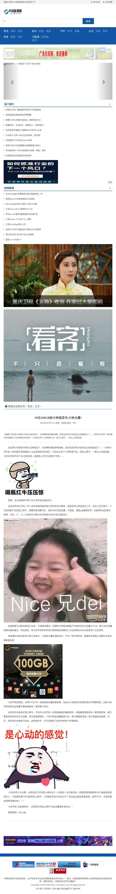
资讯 (30, 406)
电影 (48, 31)
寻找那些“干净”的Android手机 (18, 140)
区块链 (45, 36)
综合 (20, 36)
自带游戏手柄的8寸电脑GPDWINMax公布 (23, 130)
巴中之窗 (22, 812)
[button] (12, 81)
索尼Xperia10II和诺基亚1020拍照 (19, 199)
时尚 (69, 31)
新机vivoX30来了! (12, 239)
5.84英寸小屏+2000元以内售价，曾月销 (22, 135)
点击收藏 (108, 2)
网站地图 (64, 889)
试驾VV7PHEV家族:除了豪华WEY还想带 (22, 229)
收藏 (76, 31)
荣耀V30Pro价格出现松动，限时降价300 (22, 120)
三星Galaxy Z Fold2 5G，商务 (17, 219)
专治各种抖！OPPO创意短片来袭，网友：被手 (25, 150)
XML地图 (56, 889)
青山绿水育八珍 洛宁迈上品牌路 (19, 234)
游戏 (98, 31)
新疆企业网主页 (16, 406)
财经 (13, 31)
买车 (20, 31)
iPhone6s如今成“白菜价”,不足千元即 (20, 204)
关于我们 (39, 889)
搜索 (88, 21)
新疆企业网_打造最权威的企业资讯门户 (19, 2)
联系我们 (47, 889)
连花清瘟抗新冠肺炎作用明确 (17, 115)
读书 (34, 40)
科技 (41, 31)
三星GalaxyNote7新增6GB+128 (18, 209)
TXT (70, 889)
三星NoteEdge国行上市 (15, 224)
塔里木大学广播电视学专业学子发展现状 (22, 110)
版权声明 (76, 889)
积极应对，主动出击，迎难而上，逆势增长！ (24, 125)
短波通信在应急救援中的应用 (17, 155)
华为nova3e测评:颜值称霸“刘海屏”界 (21, 214)
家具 (105, 31)
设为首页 (96, 2)
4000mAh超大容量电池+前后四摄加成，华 (23, 194)
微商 (13, 36)
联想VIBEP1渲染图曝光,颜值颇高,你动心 (22, 145)
